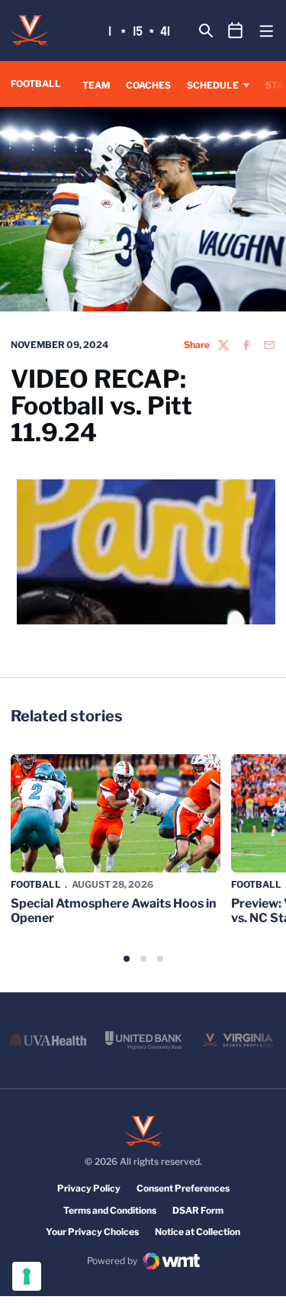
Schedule (213, 85)
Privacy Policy (89, 1188)
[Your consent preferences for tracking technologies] (26, 1276)
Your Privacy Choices (92, 1231)
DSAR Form (197, 1210)
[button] (127, 959)
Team (96, 85)
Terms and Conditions (109, 1210)
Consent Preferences (183, 1188)
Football (36, 884)
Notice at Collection (197, 1231)
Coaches (148, 85)
